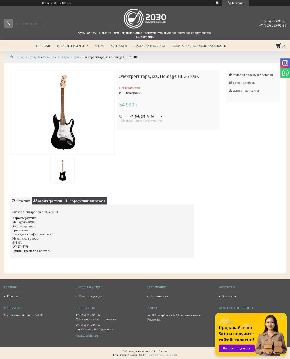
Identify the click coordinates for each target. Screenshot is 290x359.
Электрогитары (68, 57)
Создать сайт (50, 2)
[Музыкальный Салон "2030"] (145, 18)
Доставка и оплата (149, 46)
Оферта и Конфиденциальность (199, 46)
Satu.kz (163, 351)
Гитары (48, 57)
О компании (159, 296)
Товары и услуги (70, 46)
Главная (43, 46)
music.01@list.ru (87, 336)
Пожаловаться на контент (162, 354)
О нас (99, 46)
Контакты (119, 46)
